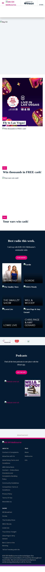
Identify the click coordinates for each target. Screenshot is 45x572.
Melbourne (28, 456)
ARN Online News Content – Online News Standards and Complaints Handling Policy (10, 473)
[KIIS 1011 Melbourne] (11, 3)
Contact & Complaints (10, 452)
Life (26, 460)
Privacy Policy (7, 494)
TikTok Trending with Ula (11, 550)
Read (26, 449)
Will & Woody (6, 524)
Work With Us (7, 502)
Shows (4, 508)
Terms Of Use (7, 498)
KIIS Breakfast (7, 512)
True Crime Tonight (9, 532)
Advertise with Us (8, 456)
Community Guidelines (10, 483)
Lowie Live (5, 528)
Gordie (4, 516)
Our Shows (21, 258)
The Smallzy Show (8, 520)
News (27, 452)
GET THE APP (21, 372)
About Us (5, 449)
